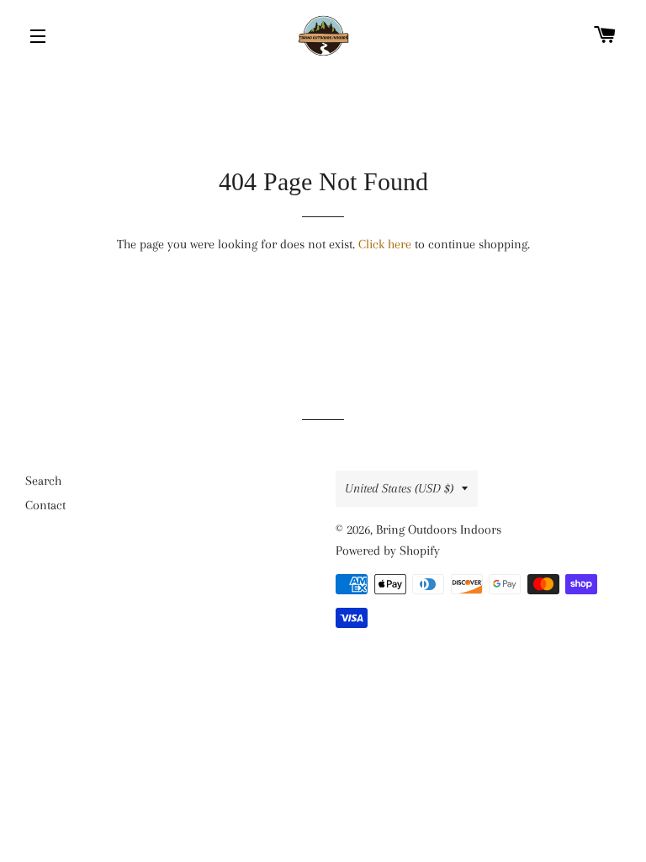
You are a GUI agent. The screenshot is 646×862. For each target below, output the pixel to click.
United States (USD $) (399, 488)
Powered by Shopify (388, 550)
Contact (45, 505)
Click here (384, 244)
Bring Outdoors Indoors (438, 529)
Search (43, 480)
